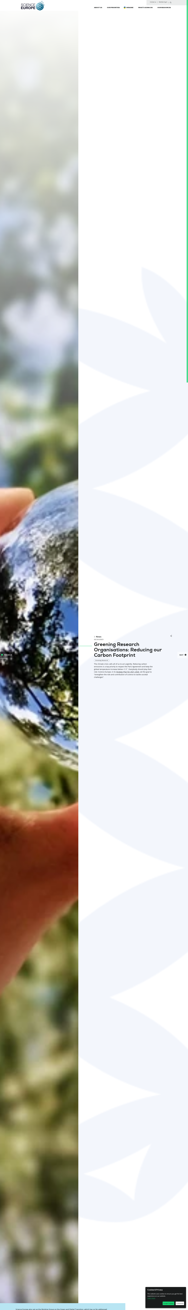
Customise (179, 1303)
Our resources (164, 8)
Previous (8, 655)
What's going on (145, 8)
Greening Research (101, 660)
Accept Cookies (168, 1303)
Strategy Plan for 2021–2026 (127, 672)
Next (181, 655)
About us (98, 8)
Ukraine (129, 8)
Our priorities (113, 8)
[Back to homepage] (32, 6)
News (98, 637)
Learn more (151, 1298)
